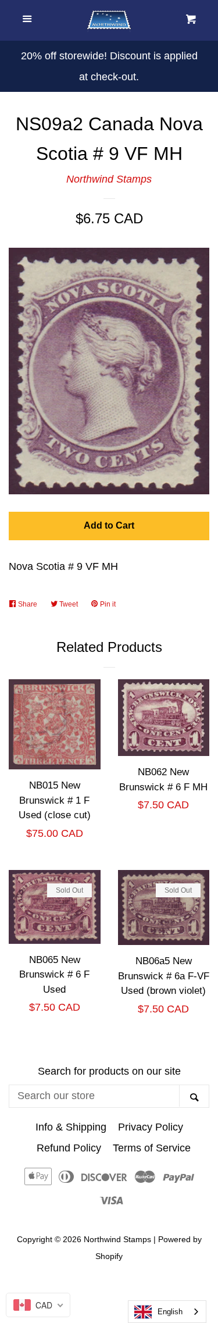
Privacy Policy (150, 1127)
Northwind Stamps (109, 179)
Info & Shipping (70, 1127)
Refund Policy (69, 1148)
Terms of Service (152, 1148)
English (170, 1311)
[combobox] (167, 1311)
